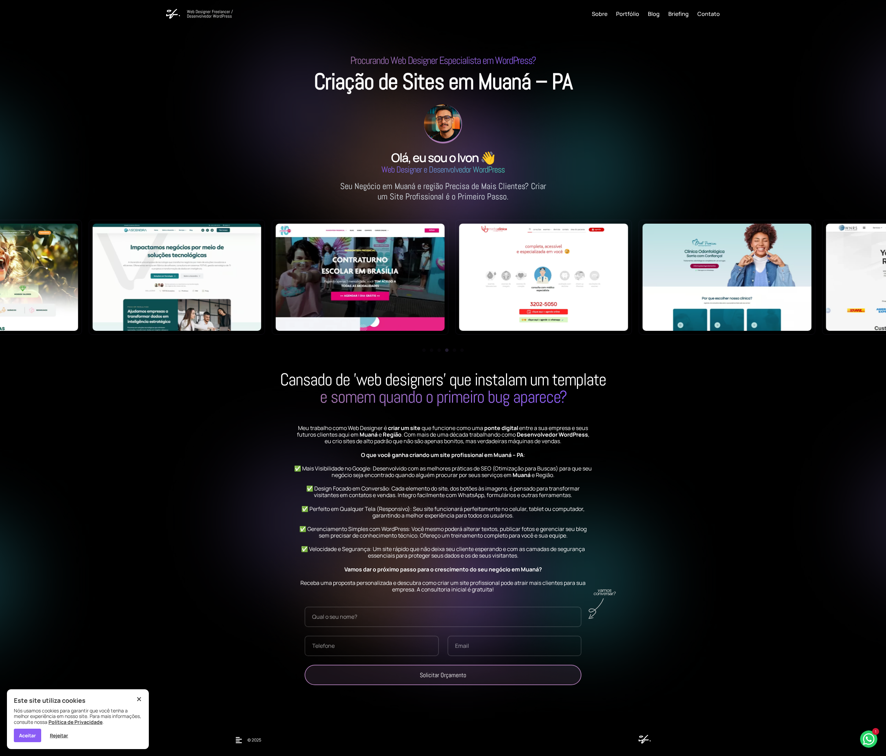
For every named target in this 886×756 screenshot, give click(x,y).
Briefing (678, 14)
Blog (654, 14)
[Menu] (240, 740)
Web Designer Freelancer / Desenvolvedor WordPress (210, 14)
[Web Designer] (643, 741)
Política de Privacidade (75, 722)
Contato (708, 14)
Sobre (599, 14)
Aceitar (27, 735)
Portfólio (627, 14)
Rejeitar (59, 735)
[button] (424, 350)
